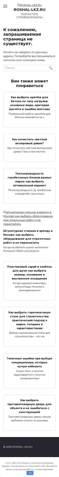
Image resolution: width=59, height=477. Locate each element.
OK (30, 473)
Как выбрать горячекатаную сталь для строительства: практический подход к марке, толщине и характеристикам (29, 320)
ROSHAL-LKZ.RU (30, 9)
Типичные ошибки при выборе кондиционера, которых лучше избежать (29, 362)
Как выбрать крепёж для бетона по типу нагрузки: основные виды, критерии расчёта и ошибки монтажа (29, 103)
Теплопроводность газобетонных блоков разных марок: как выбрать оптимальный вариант (29, 179)
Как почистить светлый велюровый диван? (29, 141)
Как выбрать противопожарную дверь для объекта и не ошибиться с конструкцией (29, 406)
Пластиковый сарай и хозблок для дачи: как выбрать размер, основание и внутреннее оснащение (29, 272)
